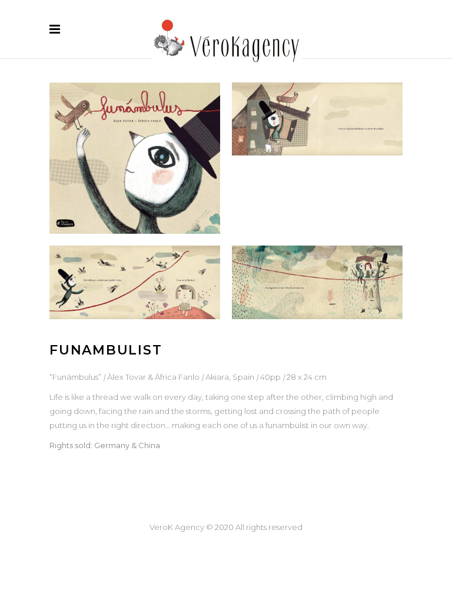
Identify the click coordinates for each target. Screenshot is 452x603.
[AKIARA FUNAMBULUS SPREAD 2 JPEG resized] (134, 282)
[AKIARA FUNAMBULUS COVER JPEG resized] (134, 158)
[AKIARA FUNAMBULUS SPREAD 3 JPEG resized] (317, 282)
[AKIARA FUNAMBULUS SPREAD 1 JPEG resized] (317, 118)
